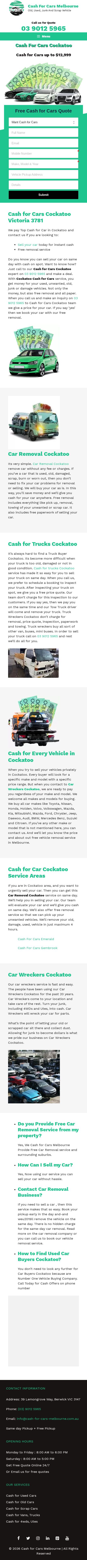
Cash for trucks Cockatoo (54, 568)
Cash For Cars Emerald (36, 939)
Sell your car (28, 245)
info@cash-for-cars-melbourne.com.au (48, 1419)
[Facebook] (18, 1538)
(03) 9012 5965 (29, 1409)
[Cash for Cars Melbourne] (16, 8)
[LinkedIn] (48, 1538)
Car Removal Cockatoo (51, 464)
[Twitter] (28, 1538)
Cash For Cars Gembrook (37, 948)
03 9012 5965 (43, 28)
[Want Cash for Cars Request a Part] (43, 122)
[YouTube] (67, 1538)
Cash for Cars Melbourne (53, 6)
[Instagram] (38, 1538)
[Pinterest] (57, 1538)
